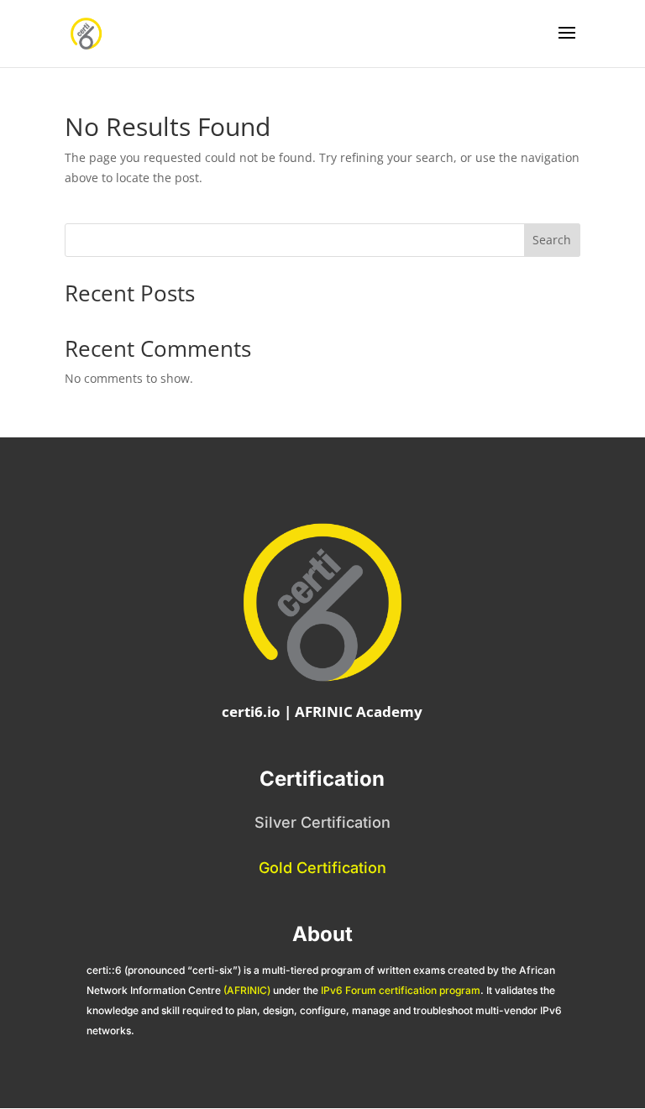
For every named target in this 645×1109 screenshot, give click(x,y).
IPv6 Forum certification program (400, 990)
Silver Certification (322, 822)
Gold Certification (322, 867)
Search (551, 240)
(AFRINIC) (246, 990)
